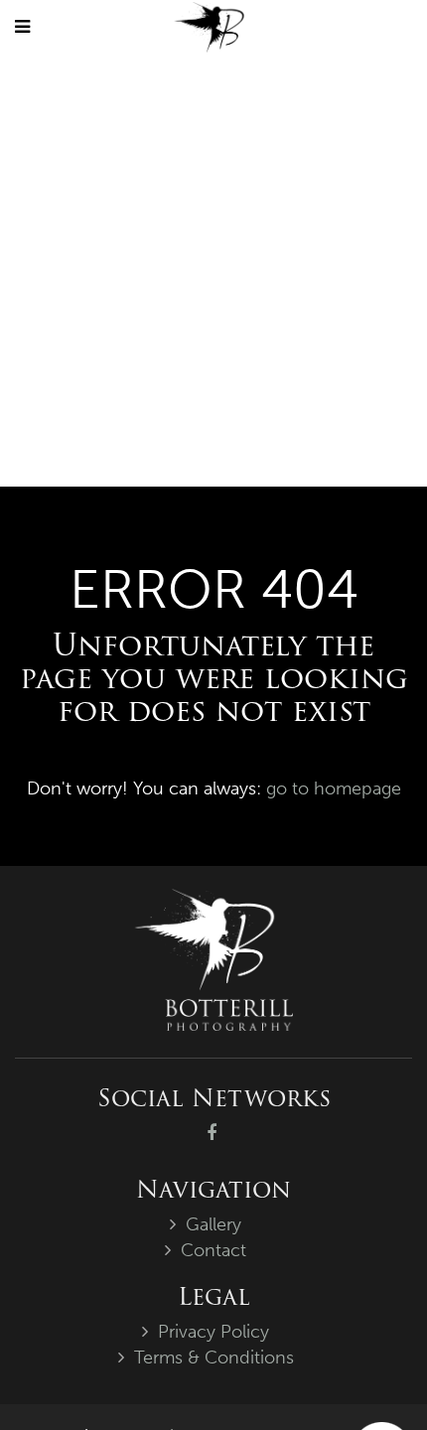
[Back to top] (371, 1374)
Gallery (213, 1224)
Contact (213, 1250)
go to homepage (333, 788)
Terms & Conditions (214, 1357)
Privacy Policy (213, 1332)
